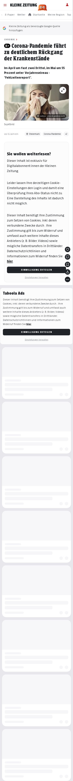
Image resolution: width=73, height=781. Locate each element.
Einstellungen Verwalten (36, 277)
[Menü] (5, 5)
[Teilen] (67, 272)
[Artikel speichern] (67, 264)
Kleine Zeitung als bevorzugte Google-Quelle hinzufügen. (34, 28)
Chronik (9, 39)
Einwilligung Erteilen (36, 270)
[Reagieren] (67, 249)
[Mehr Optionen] (67, 279)
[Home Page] (23, 5)
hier (10, 261)
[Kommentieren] (67, 257)
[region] (36, 14)
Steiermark (34, 134)
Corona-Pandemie (52, 134)
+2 (66, 134)
